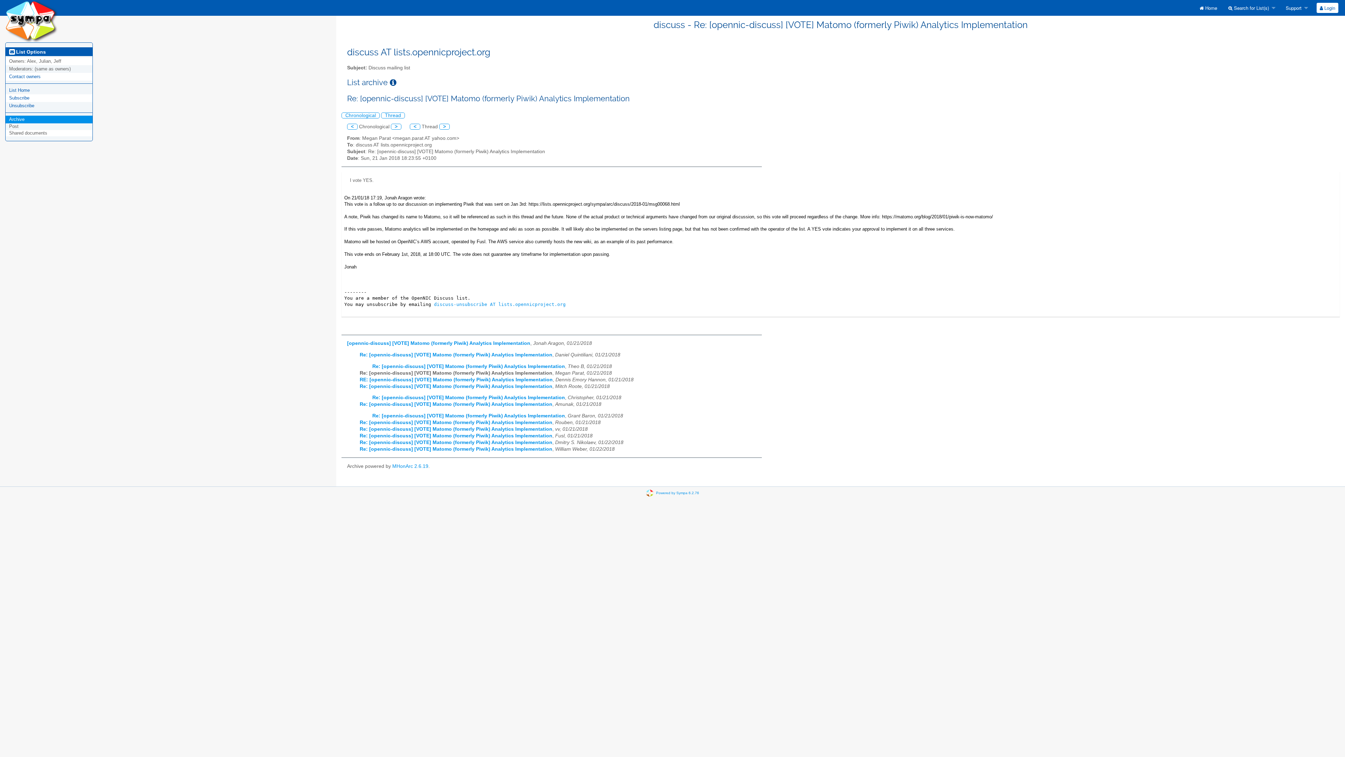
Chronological (360, 115)
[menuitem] (1208, 8)
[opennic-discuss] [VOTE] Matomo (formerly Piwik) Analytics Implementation (438, 343)
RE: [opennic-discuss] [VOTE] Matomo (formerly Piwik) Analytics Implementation (456, 379)
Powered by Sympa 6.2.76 (677, 493)
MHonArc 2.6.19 (410, 466)
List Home (19, 90)
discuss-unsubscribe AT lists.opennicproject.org (500, 304)
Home (1210, 8)
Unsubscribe (21, 105)
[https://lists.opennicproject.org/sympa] (31, 20)
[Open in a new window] (393, 82)
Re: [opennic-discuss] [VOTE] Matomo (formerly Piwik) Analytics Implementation (456, 354)
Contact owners (25, 76)
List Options (30, 52)
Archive (17, 119)
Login (1329, 8)
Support (1293, 8)
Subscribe (19, 98)
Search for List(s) (1251, 8)
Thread (393, 115)
